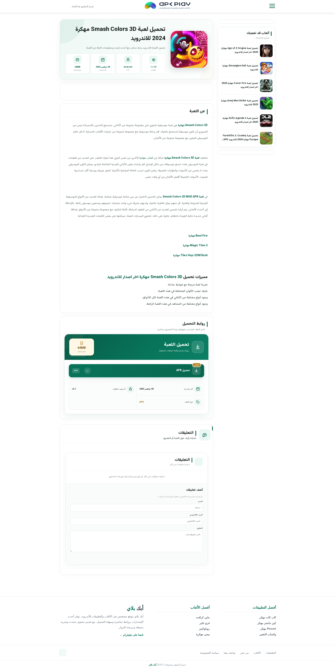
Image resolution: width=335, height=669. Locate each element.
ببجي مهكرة (203, 634)
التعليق (200, 528)
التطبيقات (271, 652)
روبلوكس (204, 628)
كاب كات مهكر (267, 617)
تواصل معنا (230, 652)
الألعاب (257, 652)
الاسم (200, 501)
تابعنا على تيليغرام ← (131, 634)
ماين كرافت (203, 617)
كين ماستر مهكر (266, 623)
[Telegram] (62, 652)
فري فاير (204, 623)
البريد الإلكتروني (196, 514)
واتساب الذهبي (267, 634)
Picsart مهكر (268, 628)
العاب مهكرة (146, 158)
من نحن (244, 652)
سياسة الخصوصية (209, 652)
